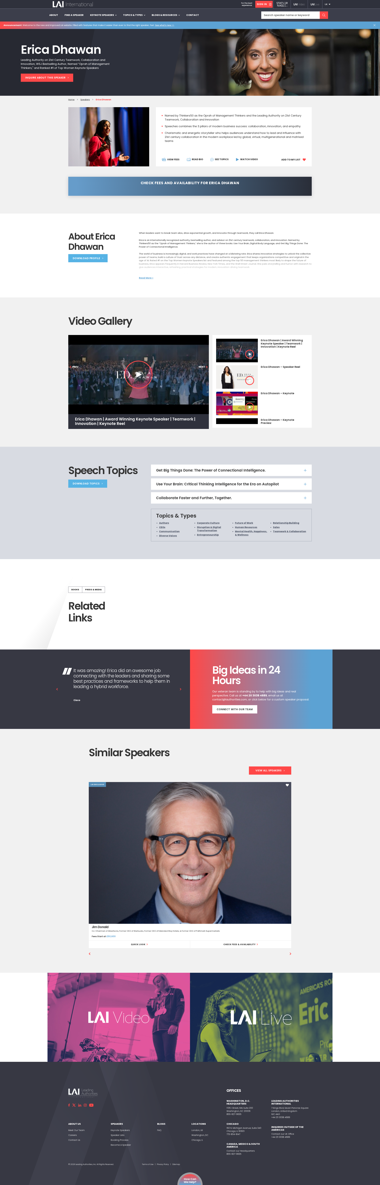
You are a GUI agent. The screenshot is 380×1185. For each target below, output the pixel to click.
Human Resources (246, 527)
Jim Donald (100, 927)
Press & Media (93, 589)
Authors (164, 523)
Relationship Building (286, 523)
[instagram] (85, 1105)
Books (75, 589)
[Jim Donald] (190, 853)
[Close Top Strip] (374, 25)
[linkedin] (79, 1105)
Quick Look (138, 944)
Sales (276, 527)
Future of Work (244, 523)
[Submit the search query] (324, 15)
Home (71, 99)
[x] (74, 1105)
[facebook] (69, 1105)
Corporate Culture (208, 523)
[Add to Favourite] (287, 785)
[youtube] (91, 1105)
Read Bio (197, 159)
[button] (327, 4)
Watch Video (249, 159)
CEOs (162, 527)
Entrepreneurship (208, 534)
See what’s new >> (164, 25)
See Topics (222, 159)
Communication (169, 531)
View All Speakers (268, 770)
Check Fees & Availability (239, 944)
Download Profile (86, 258)
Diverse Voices (168, 535)
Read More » (146, 277)
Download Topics (86, 483)
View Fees (173, 159)
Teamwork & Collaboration (289, 531)
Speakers (85, 99)
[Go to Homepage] (73, 4)
